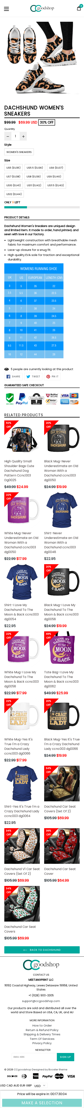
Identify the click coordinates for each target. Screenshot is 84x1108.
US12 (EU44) (14, 194)
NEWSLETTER (43, 1050)
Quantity (9, 129)
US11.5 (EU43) (55, 185)
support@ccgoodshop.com (41, 1001)
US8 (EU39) (34, 176)
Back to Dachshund (45, 950)
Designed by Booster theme (49, 1069)
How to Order (42, 1025)
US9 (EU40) (54, 176)
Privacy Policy (42, 1043)
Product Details (16, 217)
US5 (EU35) (13, 168)
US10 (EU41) (13, 185)
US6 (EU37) (56, 168)
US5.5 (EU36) (35, 168)
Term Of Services (42, 1039)
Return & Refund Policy (42, 1030)
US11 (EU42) (34, 185)
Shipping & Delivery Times (42, 1034)
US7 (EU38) (13, 176)
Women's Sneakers (19, 152)
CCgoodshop (22, 1069)
